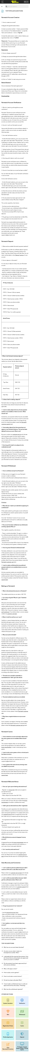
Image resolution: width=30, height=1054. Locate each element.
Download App (5, 96)
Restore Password (6, 82)
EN (25, 1)
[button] (14, 947)
